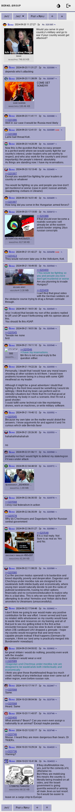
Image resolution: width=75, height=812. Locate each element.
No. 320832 (49, 648)
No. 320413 (49, 212)
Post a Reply (37, 16)
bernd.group (11, 5)
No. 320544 (49, 266)
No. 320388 (49, 116)
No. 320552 (49, 412)
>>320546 (26, 349)
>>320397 (11, 173)
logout (68, 5)
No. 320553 (49, 432)
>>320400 (43, 270)
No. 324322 (49, 761)
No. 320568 (49, 452)
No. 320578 (49, 498)
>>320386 (11, 120)
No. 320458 (49, 252)
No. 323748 (49, 730)
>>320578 (11, 515)
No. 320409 (49, 198)
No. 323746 (49, 713)
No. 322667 (49, 686)
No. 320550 (49, 367)
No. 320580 (49, 512)
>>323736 (11, 751)
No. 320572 (49, 466)
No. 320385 (47, 24)
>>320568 (11, 502)
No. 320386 (49, 67)
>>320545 (11, 332)
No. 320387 (49, 78)
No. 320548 (49, 345)
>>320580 (11, 572)
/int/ (6, 16)
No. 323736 (49, 699)
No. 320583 (49, 528)
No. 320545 (49, 309)
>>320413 (11, 256)
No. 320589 (49, 568)
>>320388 (11, 134)
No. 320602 (49, 608)
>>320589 (11, 661)
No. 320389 (49, 130)
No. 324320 (49, 747)
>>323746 (11, 734)
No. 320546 (49, 328)
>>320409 (43, 290)
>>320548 (43, 532)
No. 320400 (49, 169)
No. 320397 (49, 144)
